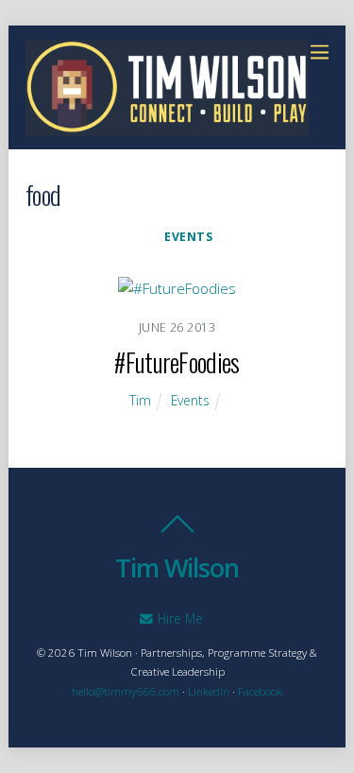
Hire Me (178, 618)
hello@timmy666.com (125, 691)
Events (188, 237)
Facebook (260, 691)
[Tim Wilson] (167, 126)
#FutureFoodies (176, 361)
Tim (140, 400)
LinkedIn (208, 691)
